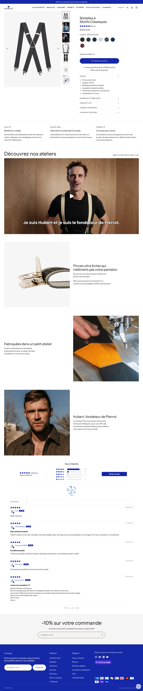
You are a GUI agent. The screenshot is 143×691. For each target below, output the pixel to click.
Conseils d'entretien (88, 108)
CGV (74, 674)
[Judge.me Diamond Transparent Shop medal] (71, 490)
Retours (75, 662)
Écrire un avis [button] (114, 474)
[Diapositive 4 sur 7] (66, 48)
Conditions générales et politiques (129, 688)
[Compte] (132, 7)
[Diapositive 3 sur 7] (66, 38)
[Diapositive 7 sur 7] (66, 80)
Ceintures (53, 666)
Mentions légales (78, 666)
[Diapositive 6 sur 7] (66, 69)
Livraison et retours (88, 112)
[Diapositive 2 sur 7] (66, 27)
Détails (83, 76)
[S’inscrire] (102, 635)
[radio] (82, 39)
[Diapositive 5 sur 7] (66, 59)
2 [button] (68, 608)
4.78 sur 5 (34, 473)
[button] (85, 26)
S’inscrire (39, 667)
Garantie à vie (85, 103)
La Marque (54, 682)
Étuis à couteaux (56, 678)
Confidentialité (78, 678)
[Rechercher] (127, 7)
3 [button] (72, 608)
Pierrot (11, 688)
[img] (15, 507)
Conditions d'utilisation (81, 670)
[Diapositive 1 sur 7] (66, 16)
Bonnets (53, 670)
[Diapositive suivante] (58, 49)
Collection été (55, 658)
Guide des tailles (86, 54)
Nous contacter (78, 658)
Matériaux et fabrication (90, 98)
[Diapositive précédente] (6, 49)
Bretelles (53, 662)
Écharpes (53, 674)
